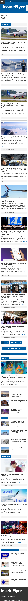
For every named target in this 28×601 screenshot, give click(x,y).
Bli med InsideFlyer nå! (14, 348)
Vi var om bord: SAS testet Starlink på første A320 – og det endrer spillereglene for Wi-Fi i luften (14, 169)
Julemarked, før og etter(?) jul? (18, 439)
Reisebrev (4, 418)
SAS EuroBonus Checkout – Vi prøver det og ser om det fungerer (13, 263)
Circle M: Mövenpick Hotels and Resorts (12, 536)
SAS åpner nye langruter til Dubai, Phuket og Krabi (14, 137)
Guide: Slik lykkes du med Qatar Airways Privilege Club (12, 474)
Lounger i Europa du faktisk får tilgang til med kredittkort (18, 571)
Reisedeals (5, 358)
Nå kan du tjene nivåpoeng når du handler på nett (18, 580)
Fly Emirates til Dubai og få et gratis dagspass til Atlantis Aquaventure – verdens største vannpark (13, 377)
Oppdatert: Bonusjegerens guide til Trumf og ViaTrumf (14, 505)
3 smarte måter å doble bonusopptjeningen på (16, 562)
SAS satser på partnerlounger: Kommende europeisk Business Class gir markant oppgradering (13, 296)
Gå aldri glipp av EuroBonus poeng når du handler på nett (18, 554)
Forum (22, 354)
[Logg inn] (27, 10)
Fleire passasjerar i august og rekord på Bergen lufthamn (12, 326)
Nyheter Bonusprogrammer (10, 550)
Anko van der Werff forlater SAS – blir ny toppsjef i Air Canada (12, 74)
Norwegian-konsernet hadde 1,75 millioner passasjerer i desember (13, 200)
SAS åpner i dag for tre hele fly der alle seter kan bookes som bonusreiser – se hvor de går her (13, 105)
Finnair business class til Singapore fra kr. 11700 (17, 409)
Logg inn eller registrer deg (14, 1)
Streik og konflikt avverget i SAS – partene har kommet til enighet (13, 43)
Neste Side (17, 342)
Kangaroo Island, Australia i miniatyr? (17, 448)
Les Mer (6, 52)
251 (12, 342)
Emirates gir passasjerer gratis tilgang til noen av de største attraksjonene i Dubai (18, 393)
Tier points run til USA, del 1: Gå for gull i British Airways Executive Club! (19, 431)
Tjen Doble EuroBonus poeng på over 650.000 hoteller (19, 401)
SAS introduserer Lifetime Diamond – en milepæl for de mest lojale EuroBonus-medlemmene (12, 233)
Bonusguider (6, 456)
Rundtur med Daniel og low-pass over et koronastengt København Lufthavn (18, 423)
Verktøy (14, 354)
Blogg (5, 354)
